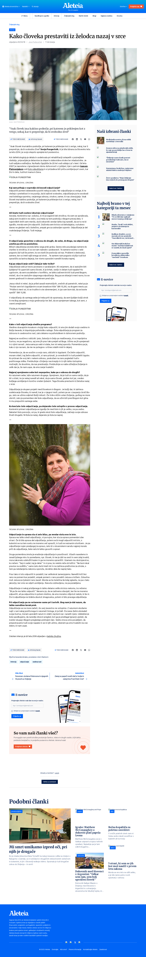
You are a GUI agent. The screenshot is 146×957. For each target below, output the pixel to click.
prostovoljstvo (16, 811)
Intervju (56, 16)
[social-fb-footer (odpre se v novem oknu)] (71, 942)
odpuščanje (24, 662)
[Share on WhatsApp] (89, 139)
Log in (57, 773)
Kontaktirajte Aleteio (90, 949)
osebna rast (37, 662)
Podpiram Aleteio (21, 746)
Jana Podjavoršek (35, 42)
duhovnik (81, 856)
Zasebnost (103, 949)
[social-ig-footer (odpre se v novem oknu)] (79, 942)
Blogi (94, 16)
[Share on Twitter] (81, 139)
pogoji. (38, 711)
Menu (25, 16)
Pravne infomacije (75, 949)
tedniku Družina (54, 636)
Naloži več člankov (115, 188)
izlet (112, 811)
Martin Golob (83, 16)
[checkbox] (12, 711)
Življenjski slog (69, 16)
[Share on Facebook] (73, 139)
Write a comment (49, 782)
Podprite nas (134, 6)
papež (80, 811)
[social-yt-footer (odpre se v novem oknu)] (66, 942)
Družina (119, 16)
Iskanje (36, 6)
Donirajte (55, 949)
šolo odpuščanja (35, 169)
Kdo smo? (63, 949)
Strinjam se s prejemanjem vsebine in (27, 711)
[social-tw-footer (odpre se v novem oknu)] (75, 942)
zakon (113, 848)
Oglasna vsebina (106, 16)
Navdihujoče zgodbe (42, 16)
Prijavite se (17, 716)
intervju (13, 662)
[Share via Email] (85, 139)
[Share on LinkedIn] (77, 139)
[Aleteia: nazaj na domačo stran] (73, 5)
